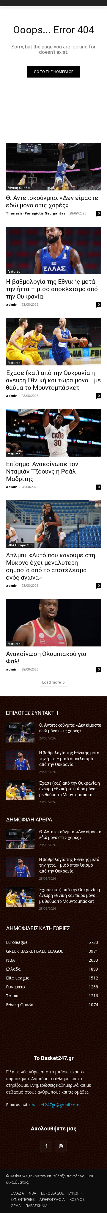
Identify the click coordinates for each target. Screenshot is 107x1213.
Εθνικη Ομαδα (19, 188)
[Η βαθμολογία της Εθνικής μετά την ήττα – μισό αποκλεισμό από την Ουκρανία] (53, 250)
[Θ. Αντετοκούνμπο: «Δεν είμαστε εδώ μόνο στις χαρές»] (53, 166)
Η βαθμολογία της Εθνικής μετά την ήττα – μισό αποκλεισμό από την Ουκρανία (52, 289)
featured (14, 271)
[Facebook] (46, 1146)
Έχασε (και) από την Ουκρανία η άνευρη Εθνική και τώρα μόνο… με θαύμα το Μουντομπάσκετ (53, 380)
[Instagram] (61, 1146)
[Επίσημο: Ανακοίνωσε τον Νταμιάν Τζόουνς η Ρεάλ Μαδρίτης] (53, 433)
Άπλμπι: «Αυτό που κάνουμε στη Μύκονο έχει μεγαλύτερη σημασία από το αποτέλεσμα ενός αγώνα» (50, 566)
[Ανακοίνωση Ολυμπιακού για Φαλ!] (53, 622)
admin (12, 304)
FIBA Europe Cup (20, 545)
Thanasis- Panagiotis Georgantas (35, 213)
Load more (51, 682)
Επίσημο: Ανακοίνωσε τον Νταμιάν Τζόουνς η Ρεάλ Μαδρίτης (42, 471)
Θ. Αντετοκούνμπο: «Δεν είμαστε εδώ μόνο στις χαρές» (52, 201)
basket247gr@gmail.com (55, 1105)
